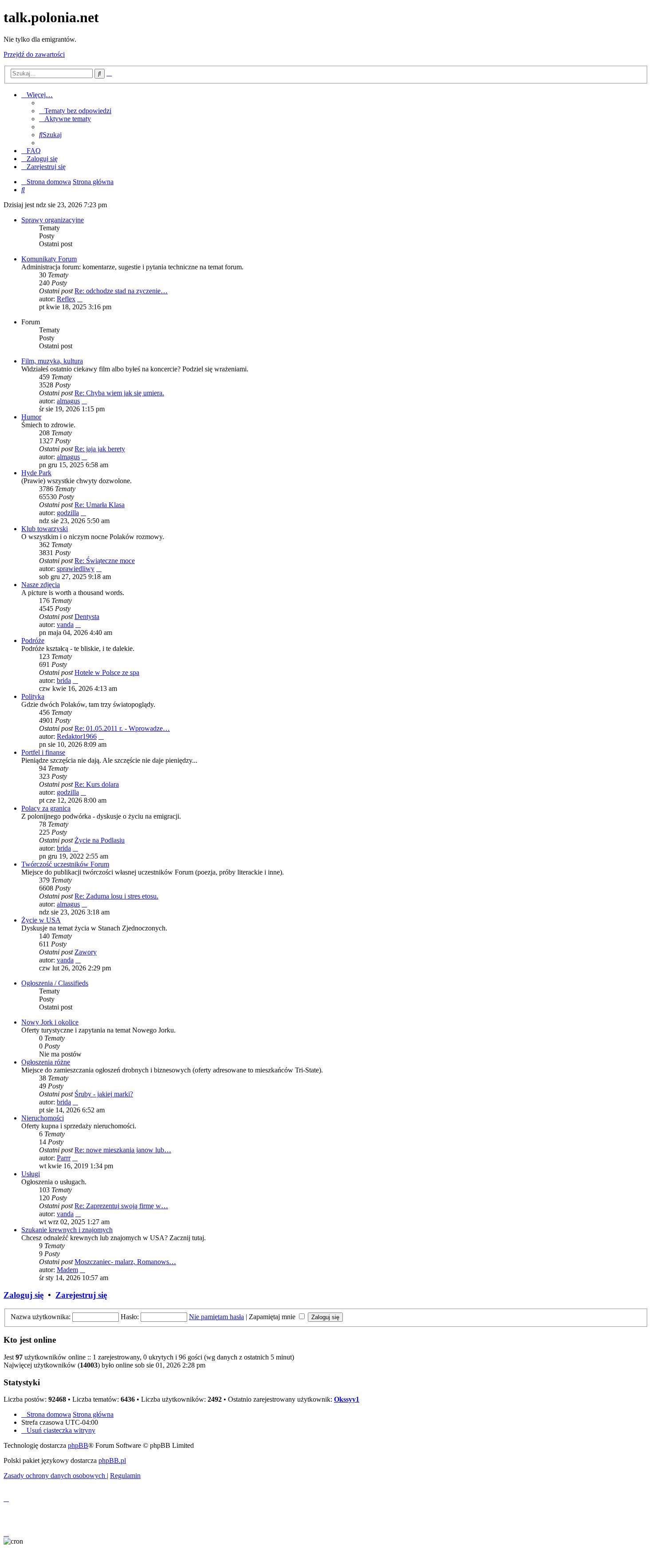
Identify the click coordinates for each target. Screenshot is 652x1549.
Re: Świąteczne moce (105, 560)
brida (64, 680)
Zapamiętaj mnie (273, 1316)
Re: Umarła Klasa (100, 504)
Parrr (64, 1158)
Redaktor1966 (77, 736)
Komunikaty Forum (49, 259)
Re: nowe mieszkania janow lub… (123, 1150)
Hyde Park (36, 473)
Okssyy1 (346, 1399)
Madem (67, 1269)
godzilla (68, 512)
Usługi (30, 1174)
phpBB (78, 1445)
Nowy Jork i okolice (50, 1022)
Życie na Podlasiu (100, 840)
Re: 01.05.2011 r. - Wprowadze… (122, 728)
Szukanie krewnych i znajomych (67, 1230)
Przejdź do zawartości (34, 54)
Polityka (32, 696)
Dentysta (87, 616)
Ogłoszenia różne (45, 1062)
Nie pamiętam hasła (216, 1316)
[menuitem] (75, 110)
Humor (31, 417)
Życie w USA (41, 920)
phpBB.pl (112, 1460)
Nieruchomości (42, 1118)
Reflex (66, 299)
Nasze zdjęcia (40, 584)
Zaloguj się (23, 1295)
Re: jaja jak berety (100, 449)
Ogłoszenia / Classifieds (54, 983)
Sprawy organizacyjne (52, 220)
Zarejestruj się (81, 1295)
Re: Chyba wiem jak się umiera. (119, 393)
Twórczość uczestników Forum (65, 864)
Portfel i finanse (43, 752)
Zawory (86, 952)
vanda (65, 624)
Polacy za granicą (46, 808)
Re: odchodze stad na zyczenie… (121, 291)
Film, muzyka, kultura (52, 361)
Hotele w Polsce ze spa (107, 672)
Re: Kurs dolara (97, 784)
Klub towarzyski (44, 528)
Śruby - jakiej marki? (104, 1094)
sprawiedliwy (75, 568)
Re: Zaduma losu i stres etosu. (116, 896)
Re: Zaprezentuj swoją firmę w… (121, 1206)
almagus (68, 401)
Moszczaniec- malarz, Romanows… (125, 1261)
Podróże (32, 640)
